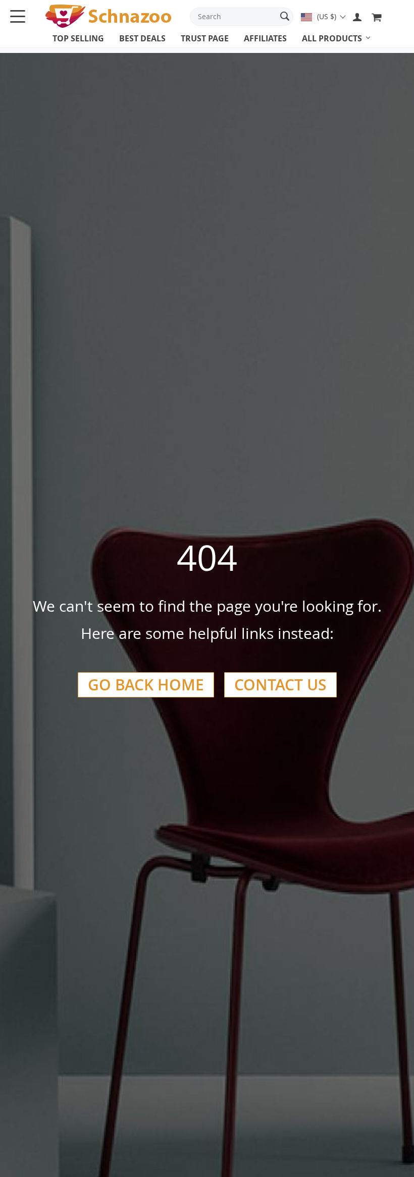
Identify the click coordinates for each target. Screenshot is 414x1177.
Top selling (78, 38)
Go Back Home (146, 685)
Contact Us (280, 685)
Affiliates (265, 38)
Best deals (142, 38)
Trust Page (205, 38)
